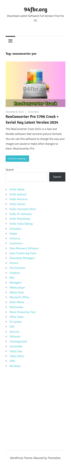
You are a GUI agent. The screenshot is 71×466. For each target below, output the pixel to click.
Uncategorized (18, 341)
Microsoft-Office (19, 297)
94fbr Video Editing (21, 224)
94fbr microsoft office (23, 209)
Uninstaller (16, 346)
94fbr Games (17, 204)
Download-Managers (22, 258)
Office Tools (16, 317)
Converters (33, 111)
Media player (17, 287)
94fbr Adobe (17, 189)
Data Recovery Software (24, 248)
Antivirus (15, 238)
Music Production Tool (23, 312)
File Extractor (17, 268)
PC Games (16, 322)
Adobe (13, 233)
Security (14, 332)
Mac (12, 277)
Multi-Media (17, 302)
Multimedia (16, 307)
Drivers (14, 263)
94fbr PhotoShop (20, 219)
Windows (15, 366)
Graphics (15, 273)
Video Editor (17, 356)
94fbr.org (35, 9)
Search (10, 169)
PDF (12, 327)
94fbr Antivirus (19, 199)
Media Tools (17, 292)
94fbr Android (18, 194)
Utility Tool (16, 351)
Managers (16, 282)
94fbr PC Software (21, 214)
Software (15, 336)
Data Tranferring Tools (23, 253)
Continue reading (16, 158)
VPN (12, 361)
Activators (16, 228)
